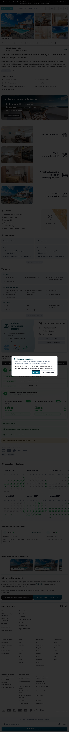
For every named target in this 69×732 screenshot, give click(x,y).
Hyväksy (35, 372)
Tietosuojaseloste (19, 368)
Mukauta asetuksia (48, 372)
